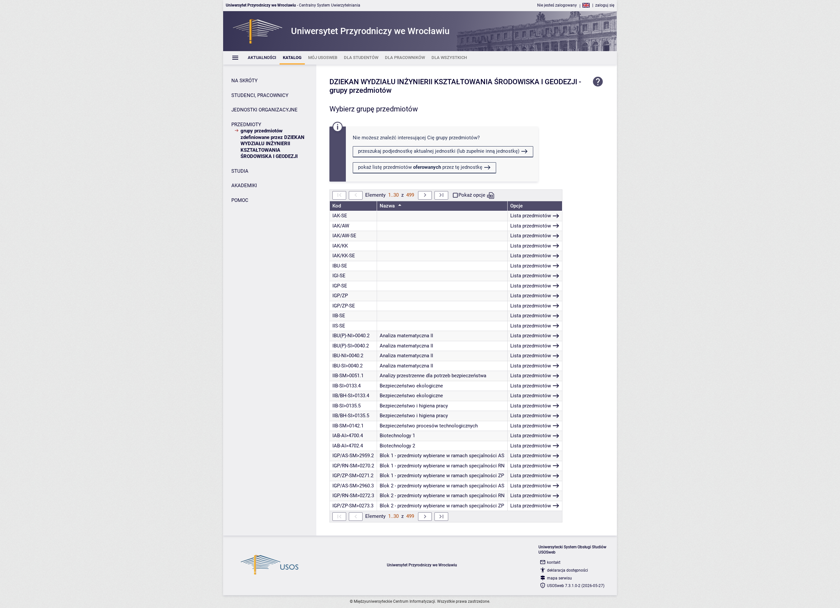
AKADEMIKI (244, 185)
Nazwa (388, 206)
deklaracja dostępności (567, 570)
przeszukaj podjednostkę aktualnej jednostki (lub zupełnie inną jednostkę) (438, 151)
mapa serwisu (559, 578)
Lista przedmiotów (530, 216)
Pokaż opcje (471, 195)
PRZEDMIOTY (246, 124)
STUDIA (239, 171)
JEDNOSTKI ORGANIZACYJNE (264, 110)
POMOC (239, 200)
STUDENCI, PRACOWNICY (259, 95)
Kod (336, 206)
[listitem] (262, 58)
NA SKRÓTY (244, 81)
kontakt (553, 562)
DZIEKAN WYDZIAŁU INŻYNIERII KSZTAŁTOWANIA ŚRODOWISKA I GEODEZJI (453, 82)
